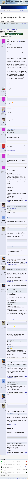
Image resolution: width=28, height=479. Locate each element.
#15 (26, 284)
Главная (25, 478)
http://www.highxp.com (12, 424)
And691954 (3, 383)
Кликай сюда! (25, 83)
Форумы (2, 10)
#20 (26, 404)
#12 (26, 227)
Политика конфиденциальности (18, 478)
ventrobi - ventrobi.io (6, 463)
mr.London (3, 90)
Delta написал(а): (9, 381)
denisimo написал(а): (9, 217)
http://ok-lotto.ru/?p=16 (9, 264)
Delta (3, 231)
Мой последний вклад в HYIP (10, 281)
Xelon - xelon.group (5, 471)
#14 (26, 266)
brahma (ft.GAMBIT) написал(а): (10, 129)
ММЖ (19, 41)
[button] (8, 10)
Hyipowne (4, 461)
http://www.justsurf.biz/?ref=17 (14, 264)
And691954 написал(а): (9, 228)
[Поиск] (27, 10)
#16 (26, 321)
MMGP (2, 477)
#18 (26, 379)
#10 (26, 203)
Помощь (23, 478)
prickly (3, 148)
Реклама (7, 83)
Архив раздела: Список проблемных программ (9, 462)
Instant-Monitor (4, 469)
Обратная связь (7, 478)
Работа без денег (8, 104)
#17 (26, 359)
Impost (1, 32)
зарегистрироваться (11, 21)
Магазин (10, 10)
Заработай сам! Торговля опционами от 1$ (11, 150)
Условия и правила (11, 478)
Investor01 (3, 260)
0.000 (5, 95)
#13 (26, 256)
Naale (3, 467)
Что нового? (6, 10)
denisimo (3, 207)
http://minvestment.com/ (14, 169)
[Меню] (14, 5)
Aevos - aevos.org (5, 466)
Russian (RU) (5, 477)
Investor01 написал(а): (9, 268)
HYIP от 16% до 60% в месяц (10, 467)
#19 (26, 394)
